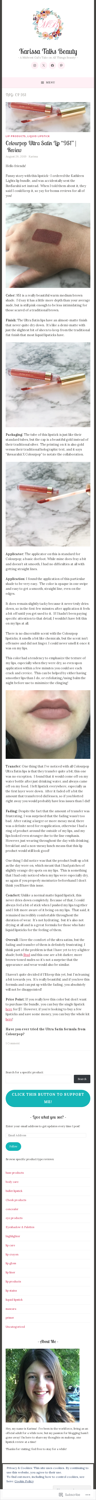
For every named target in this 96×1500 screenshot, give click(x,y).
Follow (13, 1146)
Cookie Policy (24, 1481)
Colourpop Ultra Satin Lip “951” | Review (41, 147)
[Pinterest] (61, 65)
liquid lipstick (38, 136)
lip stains (11, 1290)
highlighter (13, 1236)
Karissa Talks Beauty (48, 51)
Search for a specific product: (25, 1072)
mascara (11, 1309)
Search (82, 1079)
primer (10, 1317)
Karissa (33, 156)
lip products (16, 136)
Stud (26, 955)
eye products (14, 1218)
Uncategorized (15, 1326)
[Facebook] (52, 65)
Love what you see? (48, 1117)
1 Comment (13, 1043)
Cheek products (16, 1200)
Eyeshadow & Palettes (20, 1227)
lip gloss (11, 1263)
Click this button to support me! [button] (48, 1098)
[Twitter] (43, 65)
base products (15, 1172)
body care (12, 1182)
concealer (12, 1209)
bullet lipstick (14, 1191)
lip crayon (12, 1254)
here (9, 1009)
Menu (50, 82)
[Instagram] (34, 65)
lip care (10, 1245)
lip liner (10, 1272)
